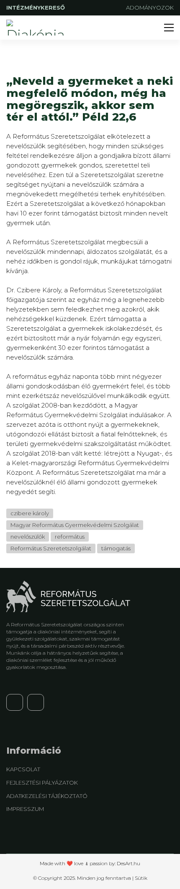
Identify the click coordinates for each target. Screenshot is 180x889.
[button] (169, 27)
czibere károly (29, 513)
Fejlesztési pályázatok (42, 782)
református (70, 536)
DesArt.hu (128, 863)
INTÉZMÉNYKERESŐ (36, 7)
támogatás (116, 548)
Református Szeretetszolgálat (50, 548)
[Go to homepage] (37, 27)
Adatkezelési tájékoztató (46, 796)
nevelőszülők (27, 536)
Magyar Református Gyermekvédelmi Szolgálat (74, 525)
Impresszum (25, 808)
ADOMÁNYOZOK (150, 7)
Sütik (141, 878)
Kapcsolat (23, 769)
